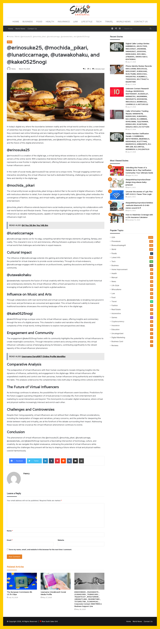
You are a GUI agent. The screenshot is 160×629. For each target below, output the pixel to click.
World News (123, 21)
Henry (26, 473)
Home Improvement (120, 269)
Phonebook (116, 241)
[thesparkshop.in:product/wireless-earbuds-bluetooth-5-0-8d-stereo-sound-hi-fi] (117, 206)
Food (39, 21)
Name (10, 531)
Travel (109, 21)
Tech (99, 21)
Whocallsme (116, 289)
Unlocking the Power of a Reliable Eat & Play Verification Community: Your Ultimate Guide (139, 170)
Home (15, 21)
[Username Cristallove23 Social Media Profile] (56, 581)
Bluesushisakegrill (119, 245)
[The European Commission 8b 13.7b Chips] (22, 581)
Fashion (115, 305)
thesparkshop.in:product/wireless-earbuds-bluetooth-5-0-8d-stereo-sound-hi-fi (139, 205)
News (114, 281)
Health (50, 21)
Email (10, 540)
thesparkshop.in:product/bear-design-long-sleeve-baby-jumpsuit (138, 182)
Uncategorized (117, 333)
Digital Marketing (118, 337)
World (17, 37)
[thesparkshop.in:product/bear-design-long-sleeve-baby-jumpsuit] (117, 183)
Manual (114, 277)
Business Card (117, 341)
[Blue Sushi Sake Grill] (80, 10)
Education (116, 329)
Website (61, 540)
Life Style (86, 21)
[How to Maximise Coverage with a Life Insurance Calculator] (117, 218)
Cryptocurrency (118, 321)
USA (113, 237)
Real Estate (116, 309)
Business (27, 21)
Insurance (64, 21)
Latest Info (116, 257)
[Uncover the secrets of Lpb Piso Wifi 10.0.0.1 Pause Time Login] (117, 195)
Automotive (116, 313)
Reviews (115, 345)
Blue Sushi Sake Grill (50, 621)
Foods (114, 253)
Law (75, 21)
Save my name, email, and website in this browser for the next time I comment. (40, 549)
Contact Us (141, 21)
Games (114, 317)
